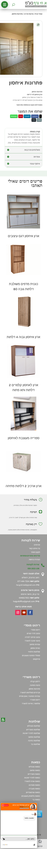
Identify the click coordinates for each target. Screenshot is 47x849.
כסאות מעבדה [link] (34, 788)
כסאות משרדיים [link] (34, 774)
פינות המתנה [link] (35, 685)
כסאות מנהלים (34, 766)
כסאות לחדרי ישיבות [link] (32, 777)
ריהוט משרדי (35, 699)
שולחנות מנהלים (33, 726)
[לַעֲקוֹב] (30, 612)
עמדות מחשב (34, 644)
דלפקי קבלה (35, 681)
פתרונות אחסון (34, 688)
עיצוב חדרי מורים (33, 633)
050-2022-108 (33, 568)
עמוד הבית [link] (38, 14)
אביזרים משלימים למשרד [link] (30, 692)
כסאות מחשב (35, 770)
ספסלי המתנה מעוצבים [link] (31, 655)
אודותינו (37, 544)
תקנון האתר (35, 552)
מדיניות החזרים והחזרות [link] (30, 555)
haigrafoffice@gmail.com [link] (24, 601)
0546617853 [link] (24, 597)
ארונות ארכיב (28, 14)
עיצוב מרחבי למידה (32, 637)
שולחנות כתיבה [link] (34, 740)
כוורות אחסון (35, 648)
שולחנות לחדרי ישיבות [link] (31, 733)
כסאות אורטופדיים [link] (33, 792)
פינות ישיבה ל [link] (34, 640)
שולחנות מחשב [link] (34, 737)
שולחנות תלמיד (34, 651)
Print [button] (33, 120)
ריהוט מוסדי (35, 629)
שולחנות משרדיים (33, 729)
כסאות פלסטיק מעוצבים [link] (30, 796)
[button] (4, 4)
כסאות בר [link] (36, 799)
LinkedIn (27, 116)
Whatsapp (14, 116)
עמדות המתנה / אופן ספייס (29, 696)
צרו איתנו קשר (34, 548)
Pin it (20, 116)
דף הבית (39, 846)
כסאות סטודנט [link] (34, 785)
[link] (23, 211)
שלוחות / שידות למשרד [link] (31, 703)
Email (39, 120)
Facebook (35, 116)
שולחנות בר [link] (35, 744)
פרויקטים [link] (36, 659)
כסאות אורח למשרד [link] (32, 781)
